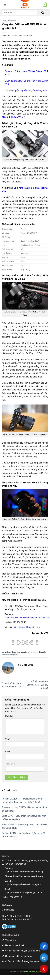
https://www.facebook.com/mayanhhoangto (25, 871)
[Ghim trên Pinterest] (32, 642)
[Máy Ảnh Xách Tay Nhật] (25, 4)
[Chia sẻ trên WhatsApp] (13, 642)
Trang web (10, 764)
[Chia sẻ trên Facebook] (18, 642)
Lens (4, 21)
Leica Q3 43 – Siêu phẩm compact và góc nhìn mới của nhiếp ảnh (24, 818)
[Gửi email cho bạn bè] (27, 642)
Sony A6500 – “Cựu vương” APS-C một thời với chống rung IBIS (24, 826)
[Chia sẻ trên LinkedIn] (37, 642)
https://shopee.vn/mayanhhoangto (29, 876)
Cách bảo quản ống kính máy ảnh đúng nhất (26, 90)
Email (8, 751)
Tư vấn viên (27, 36)
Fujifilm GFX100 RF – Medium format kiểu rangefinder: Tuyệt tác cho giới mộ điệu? (22, 800)
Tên (7, 739)
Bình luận (10, 716)
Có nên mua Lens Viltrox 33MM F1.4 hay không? (37, 684)
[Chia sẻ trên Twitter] (22, 642)
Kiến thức (11, 21)
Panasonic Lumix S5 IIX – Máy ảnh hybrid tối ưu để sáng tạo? (24, 809)
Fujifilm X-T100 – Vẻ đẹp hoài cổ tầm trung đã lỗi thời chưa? (23, 835)
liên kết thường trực (10, 655)
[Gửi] (42, 12)
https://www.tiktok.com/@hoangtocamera (24, 892)
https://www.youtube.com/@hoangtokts (23, 884)
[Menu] (4, 4)
